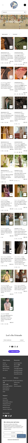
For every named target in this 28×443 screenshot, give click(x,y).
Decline (13, 436)
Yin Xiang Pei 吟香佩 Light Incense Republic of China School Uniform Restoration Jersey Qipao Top (20, 261)
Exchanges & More (8, 402)
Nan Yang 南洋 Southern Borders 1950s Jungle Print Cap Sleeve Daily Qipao (21, 203)
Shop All (5, 364)
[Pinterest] (3, 416)
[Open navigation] (3, 5)
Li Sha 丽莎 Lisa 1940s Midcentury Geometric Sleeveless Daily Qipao (7, 146)
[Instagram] (8, 416)
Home (4, 363)
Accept (13, 432)
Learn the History (18, 380)
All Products (6, 389)
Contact (5, 398)
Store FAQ (5, 400)
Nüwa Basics (6, 388)
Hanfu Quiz (17, 382)
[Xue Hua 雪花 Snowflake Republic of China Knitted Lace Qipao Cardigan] (7, 161)
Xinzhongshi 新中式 (7, 386)
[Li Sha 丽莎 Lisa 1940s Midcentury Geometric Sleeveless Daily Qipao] (7, 132)
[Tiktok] (10, 416)
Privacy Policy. (7, 429)
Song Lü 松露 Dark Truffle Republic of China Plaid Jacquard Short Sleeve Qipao (6, 86)
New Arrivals (6, 368)
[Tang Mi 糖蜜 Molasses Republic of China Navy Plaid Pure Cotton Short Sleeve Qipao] (7, 43)
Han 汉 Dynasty (18, 363)
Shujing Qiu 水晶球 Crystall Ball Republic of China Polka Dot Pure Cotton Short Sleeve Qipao (21, 118)
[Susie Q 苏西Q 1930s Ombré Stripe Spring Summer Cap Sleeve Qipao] (7, 219)
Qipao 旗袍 (5, 384)
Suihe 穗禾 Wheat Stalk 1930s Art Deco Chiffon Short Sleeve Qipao (20, 288)
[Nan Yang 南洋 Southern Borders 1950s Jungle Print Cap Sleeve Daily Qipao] (21, 190)
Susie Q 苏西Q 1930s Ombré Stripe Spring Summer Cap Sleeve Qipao (6, 232)
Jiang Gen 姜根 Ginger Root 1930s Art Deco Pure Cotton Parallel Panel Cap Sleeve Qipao (6, 289)
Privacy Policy (6, 405)
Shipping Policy (7, 403)
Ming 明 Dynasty (18, 372)
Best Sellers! (6, 366)
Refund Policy (6, 407)
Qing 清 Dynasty (18, 374)
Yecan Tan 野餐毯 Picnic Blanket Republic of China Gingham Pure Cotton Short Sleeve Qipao (21, 88)
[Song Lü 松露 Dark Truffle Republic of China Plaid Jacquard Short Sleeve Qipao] (7, 73)
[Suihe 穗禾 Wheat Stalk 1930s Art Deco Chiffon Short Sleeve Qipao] (21, 276)
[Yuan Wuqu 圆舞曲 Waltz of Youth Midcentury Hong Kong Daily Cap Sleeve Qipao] (21, 132)
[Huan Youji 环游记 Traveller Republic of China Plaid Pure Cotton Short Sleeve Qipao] (7, 190)
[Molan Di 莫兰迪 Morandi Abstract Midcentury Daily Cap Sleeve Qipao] (7, 103)
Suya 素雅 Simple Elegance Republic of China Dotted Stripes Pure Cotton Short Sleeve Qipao (20, 58)
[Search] (24, 12)
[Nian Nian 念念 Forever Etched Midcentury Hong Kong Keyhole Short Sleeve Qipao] (21, 161)
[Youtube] (6, 416)
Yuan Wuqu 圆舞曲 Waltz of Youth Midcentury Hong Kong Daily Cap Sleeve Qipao (21, 147)
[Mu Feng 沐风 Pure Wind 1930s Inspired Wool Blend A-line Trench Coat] (7, 247)
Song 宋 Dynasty (18, 370)
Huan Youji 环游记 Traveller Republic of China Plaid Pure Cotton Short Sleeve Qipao (6, 204)
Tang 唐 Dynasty (18, 368)
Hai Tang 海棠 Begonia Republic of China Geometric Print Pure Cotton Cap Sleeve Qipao (7, 318)
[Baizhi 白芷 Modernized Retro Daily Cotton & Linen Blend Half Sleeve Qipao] (21, 219)
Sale (4, 391)
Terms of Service (7, 409)
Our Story (5, 370)
